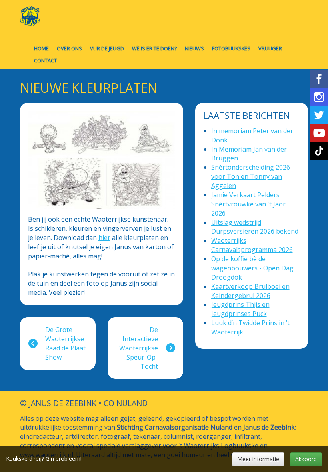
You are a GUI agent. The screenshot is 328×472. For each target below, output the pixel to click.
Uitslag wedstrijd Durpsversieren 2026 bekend (254, 227)
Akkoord (306, 459)
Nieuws (194, 48)
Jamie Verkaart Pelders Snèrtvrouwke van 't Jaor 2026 (248, 204)
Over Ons (69, 48)
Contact (45, 60)
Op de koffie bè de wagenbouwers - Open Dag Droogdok (252, 268)
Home (41, 48)
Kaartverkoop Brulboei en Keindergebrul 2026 (250, 291)
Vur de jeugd (107, 48)
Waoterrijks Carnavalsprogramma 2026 (252, 245)
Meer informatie (258, 459)
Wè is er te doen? (154, 48)
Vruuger (270, 48)
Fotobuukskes (231, 48)
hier (104, 237)
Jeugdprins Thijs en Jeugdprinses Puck (240, 309)
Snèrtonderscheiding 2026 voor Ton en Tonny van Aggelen (250, 176)
